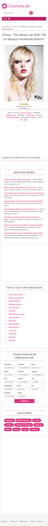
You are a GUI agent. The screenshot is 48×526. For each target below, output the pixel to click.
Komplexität (8, 386)
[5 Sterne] (27, 104)
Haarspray (12, 337)
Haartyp (34, 371)
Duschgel (12, 311)
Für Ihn (36, 420)
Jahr (32, 386)
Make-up (38, 425)
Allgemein (9, 420)
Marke (20, 393)
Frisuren (15, 27)
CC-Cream (12, 330)
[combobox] (10, 367)
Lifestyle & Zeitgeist (23, 425)
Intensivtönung (14, 327)
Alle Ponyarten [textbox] (9, 382)
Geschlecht (7, 364)
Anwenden (24, 401)
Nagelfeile (12, 340)
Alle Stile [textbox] (35, 382)
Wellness (34, 429)
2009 (25, 120)
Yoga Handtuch (14, 307)
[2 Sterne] (22, 104)
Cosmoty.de (6, 27)
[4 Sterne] (26, 104)
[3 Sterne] (24, 104)
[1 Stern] (20, 104)
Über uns (40, 521)
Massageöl (12, 320)
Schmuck (21, 371)
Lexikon (9, 425)
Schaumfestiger (14, 324)
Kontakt (32, 521)
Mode (8, 429)
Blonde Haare (11, 115)
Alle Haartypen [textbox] (37, 375)
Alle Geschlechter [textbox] (10, 368)
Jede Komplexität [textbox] (10, 389)
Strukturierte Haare (12, 117)
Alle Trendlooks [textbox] (10, 396)
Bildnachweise (23, 521)
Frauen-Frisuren (26, 112)
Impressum (4, 521)
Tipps (25, 429)
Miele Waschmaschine (16, 314)
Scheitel (20, 378)
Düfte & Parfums (23, 420)
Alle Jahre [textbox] (35, 389)
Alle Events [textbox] (21, 389)
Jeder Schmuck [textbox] (23, 375)
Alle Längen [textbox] (35, 368)
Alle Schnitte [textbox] (9, 375)
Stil (33, 378)
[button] (4, 19)
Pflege (16, 429)
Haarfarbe (21, 364)
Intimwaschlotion (14, 301)
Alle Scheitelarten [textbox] (24, 382)
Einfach (33, 117)
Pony (5, 378)
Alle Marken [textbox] (22, 396)
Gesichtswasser (14, 317)
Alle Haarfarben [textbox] (23, 368)
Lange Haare (30, 115)
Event (19, 386)
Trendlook (7, 393)
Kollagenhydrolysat (15, 304)
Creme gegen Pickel (16, 294)
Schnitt (6, 371)
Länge (33, 364)
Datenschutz (13, 521)
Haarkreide (12, 334)
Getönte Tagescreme (16, 298)
